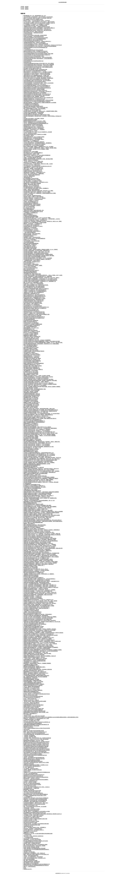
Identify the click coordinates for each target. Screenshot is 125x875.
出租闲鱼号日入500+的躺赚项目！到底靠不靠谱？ (33, 162)
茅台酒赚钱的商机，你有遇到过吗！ (30, 244)
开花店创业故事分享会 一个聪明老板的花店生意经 (33, 32)
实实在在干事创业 (26, 771)
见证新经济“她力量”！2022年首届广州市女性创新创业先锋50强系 (36, 823)
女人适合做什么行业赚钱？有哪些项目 (30, 334)
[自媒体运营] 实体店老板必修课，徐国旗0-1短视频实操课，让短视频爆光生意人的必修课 (40, 635)
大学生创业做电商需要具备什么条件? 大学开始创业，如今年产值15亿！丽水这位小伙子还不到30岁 (42, 45)
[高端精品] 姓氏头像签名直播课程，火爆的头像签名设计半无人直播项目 (37, 427)
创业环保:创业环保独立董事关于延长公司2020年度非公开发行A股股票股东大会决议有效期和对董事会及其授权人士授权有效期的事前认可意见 (50, 717)
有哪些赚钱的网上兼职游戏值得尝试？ (30, 392)
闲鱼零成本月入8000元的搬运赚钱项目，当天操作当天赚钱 (34, 222)
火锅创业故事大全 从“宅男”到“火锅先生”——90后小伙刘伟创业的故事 (36, 74)
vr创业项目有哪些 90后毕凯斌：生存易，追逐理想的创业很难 (35, 25)
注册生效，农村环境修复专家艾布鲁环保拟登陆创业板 (33, 757)
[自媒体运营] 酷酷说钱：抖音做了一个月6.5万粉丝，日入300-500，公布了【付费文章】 (40, 643)
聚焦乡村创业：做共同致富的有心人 (30, 713)
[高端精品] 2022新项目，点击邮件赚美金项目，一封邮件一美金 (35, 652)
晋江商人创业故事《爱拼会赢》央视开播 (31, 847)
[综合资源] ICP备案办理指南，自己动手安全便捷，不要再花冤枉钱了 (36, 250)
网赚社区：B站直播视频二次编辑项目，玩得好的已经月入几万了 (35, 673)
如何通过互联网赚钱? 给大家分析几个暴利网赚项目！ (33, 128)
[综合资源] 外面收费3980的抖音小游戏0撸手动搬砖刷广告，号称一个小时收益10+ (39, 453)
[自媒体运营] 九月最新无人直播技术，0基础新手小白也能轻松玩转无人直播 (37, 513)
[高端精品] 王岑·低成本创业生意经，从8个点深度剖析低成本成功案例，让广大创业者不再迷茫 (41, 413)
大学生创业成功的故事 (27, 59)
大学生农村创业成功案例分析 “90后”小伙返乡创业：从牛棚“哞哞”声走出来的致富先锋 (39, 46)
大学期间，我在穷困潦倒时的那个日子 (30, 201)
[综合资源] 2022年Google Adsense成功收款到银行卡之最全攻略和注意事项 (38, 461)
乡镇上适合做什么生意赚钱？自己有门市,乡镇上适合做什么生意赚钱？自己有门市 (39, 23)
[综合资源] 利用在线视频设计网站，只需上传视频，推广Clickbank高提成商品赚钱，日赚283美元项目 (42, 548)
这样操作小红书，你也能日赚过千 (29, 239)
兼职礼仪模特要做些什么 (28, 214)
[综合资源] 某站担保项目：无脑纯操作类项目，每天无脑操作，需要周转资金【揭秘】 (39, 539)
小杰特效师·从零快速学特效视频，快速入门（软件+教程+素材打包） (36, 607)
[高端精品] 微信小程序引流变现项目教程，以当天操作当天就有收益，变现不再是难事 (39, 538)
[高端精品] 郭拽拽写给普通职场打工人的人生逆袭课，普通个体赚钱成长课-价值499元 (39, 418)
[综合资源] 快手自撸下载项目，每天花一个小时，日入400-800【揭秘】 (37, 217)
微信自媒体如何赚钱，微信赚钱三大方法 (31, 396)
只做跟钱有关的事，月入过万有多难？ (30, 228)
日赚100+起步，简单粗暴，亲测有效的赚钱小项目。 (33, 168)
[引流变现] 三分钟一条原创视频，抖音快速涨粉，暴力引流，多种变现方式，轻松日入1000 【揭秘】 (42, 221)
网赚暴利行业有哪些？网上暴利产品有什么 (31, 402)
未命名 (24, 117)
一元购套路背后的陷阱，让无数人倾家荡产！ (32, 260)
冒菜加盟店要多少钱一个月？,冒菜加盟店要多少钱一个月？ (34, 15)
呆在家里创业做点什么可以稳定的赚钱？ (31, 322)
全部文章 (26, 6)
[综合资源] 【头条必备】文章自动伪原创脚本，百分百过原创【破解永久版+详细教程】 (40, 616)
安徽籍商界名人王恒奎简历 (28, 832)
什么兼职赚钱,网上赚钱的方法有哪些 (30, 664)
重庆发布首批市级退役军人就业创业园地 (31, 725)
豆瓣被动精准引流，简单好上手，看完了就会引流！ (33, 167)
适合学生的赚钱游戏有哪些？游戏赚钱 (30, 436)
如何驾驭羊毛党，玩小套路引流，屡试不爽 (31, 331)
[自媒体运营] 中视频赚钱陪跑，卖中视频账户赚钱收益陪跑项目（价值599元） (38, 543)
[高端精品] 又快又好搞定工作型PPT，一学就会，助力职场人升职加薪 (36, 375)
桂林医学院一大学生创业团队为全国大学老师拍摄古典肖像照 (35, 799)
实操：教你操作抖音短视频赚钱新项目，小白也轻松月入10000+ (35, 182)
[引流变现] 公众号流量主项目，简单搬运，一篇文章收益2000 (35, 220)
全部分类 (26, 9)
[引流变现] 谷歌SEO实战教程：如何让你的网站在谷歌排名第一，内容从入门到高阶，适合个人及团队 (42, 275)
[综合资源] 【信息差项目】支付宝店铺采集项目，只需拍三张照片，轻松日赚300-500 (39, 586)
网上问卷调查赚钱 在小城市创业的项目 (30, 178)
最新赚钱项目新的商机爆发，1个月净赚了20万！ (32, 596)
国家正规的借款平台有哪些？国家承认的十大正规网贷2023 (34, 308)
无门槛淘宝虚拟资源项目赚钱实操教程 (30, 216)
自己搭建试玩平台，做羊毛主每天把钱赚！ (31, 390)
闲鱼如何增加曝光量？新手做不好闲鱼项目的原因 (33, 124)
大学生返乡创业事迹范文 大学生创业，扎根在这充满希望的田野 (35, 43)
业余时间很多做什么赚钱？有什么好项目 (31, 337)
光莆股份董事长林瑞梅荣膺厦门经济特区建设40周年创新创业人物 (36, 724)
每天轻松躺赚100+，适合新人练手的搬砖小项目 (32, 169)
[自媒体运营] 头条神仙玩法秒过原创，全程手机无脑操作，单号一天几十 (37, 442)
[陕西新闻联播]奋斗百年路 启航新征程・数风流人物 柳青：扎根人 (36, 712)
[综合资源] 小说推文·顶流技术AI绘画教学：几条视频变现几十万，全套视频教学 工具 (39, 281)
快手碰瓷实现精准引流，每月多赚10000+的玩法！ (33, 226)
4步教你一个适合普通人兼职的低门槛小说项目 (32, 157)
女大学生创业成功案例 (27, 34)
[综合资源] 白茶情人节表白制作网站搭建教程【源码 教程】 (34, 256)
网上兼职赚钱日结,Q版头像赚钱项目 (30, 466)
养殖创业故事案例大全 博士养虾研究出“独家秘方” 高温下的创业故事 (36, 95)
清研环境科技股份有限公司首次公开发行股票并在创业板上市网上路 (36, 750)
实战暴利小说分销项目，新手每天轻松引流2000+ (32, 171)
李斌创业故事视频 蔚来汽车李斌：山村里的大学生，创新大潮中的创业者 (37, 30)
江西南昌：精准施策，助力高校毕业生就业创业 (32, 769)
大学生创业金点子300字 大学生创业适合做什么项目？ (33, 56)
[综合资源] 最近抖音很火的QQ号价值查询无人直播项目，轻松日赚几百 (37, 259)
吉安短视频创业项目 (27, 850)
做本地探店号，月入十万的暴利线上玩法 (31, 140)
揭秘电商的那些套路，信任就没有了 (30, 234)
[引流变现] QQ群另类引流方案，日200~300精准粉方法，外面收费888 (36, 429)
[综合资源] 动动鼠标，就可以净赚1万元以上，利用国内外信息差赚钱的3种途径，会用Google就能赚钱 (43, 511)
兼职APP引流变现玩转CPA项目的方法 (30, 424)
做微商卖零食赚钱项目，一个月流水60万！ (31, 356)
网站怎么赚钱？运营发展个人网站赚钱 (30, 391)
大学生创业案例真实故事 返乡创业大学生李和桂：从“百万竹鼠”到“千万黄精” (38, 65)
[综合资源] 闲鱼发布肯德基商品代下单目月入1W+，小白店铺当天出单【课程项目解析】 (40, 428)
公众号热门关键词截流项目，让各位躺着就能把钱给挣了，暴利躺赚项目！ (37, 143)
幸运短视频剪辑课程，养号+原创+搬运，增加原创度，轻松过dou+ (36, 551)
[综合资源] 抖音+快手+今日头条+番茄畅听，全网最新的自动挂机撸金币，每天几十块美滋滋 (41, 556)
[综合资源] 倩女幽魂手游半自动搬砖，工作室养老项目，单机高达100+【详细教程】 (39, 589)
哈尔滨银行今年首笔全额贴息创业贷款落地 (31, 760)
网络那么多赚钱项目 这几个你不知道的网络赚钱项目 (33, 363)
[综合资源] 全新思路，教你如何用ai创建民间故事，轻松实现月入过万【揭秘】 (38, 190)
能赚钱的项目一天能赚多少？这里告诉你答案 (32, 439)
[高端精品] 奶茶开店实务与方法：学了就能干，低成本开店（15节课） (36, 496)
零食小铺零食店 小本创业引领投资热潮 (30, 862)
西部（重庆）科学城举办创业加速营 (30, 860)
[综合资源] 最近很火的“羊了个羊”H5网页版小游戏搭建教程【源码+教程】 (37, 505)
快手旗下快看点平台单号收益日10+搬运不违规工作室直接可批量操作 (36, 648)
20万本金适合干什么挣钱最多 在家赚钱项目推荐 (32, 324)
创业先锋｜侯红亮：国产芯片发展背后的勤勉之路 (33, 709)
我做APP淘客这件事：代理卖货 (29, 245)
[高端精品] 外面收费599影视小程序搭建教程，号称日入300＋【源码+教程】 (38, 510)
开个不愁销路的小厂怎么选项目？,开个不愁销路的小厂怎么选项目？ (36, 24)
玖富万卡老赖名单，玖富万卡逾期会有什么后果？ (33, 303)
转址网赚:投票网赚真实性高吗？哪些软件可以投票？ (33, 504)
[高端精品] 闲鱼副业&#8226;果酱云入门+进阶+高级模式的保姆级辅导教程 (37, 493)
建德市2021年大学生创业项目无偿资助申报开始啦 (33, 696)
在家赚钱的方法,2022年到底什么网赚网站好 (31, 527)
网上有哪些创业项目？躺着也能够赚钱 (30, 438)
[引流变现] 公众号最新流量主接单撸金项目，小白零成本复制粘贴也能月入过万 (38, 452)
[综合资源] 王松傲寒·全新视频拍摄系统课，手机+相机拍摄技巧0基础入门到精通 (38, 605)
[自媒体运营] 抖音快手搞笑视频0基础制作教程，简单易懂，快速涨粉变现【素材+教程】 (40, 380)
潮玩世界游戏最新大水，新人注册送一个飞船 (32, 447)
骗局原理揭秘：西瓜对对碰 (28, 789)
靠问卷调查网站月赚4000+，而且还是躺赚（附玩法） (33, 139)
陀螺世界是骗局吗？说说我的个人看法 (30, 374)
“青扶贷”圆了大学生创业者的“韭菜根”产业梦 (31, 791)
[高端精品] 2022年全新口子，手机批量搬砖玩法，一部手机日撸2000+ (36, 636)
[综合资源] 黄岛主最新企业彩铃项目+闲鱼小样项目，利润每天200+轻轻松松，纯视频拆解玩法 (41, 529)
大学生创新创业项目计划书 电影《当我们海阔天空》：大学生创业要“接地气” (37, 58)
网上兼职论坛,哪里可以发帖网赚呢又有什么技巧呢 (33, 627)
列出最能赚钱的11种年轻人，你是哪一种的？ (32, 474)
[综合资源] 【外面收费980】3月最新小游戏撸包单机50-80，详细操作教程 (37, 276)
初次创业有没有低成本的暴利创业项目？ (31, 362)
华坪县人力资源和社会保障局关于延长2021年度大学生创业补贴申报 (36, 728)
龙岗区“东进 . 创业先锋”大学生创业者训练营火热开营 (33, 730)
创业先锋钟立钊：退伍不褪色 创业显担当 (31, 817)
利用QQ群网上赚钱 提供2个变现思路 (30, 387)
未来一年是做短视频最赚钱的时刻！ (30, 326)
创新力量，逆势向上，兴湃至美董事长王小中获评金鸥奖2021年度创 (36, 811)
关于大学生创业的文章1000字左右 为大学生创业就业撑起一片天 (35, 52)
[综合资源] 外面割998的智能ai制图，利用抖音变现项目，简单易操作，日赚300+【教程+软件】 (41, 441)
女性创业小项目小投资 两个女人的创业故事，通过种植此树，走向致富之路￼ (38, 78)
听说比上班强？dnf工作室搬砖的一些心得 (31, 689)
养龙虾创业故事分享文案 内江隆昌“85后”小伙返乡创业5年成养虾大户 (36, 86)
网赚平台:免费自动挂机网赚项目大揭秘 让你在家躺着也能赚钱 (35, 473)
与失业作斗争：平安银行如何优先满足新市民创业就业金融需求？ (36, 779)
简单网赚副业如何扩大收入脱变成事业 (30, 397)
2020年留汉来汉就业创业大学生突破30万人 (31, 697)
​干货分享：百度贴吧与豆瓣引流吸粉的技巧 (31, 174)
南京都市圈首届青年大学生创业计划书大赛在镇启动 (33, 704)
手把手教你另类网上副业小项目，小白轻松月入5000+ (33, 127)
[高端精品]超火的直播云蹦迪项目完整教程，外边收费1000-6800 (35, 764)
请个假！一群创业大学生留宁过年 (29, 698)
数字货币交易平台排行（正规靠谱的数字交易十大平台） (34, 297)
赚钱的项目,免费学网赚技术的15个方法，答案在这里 (33, 467)
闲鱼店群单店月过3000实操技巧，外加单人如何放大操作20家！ (35, 107)
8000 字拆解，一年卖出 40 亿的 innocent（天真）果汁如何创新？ (36, 739)
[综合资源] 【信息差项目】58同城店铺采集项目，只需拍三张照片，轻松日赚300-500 (39, 584)
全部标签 (26, 7)
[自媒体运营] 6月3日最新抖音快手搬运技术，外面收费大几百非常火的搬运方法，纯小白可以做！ (42, 621)
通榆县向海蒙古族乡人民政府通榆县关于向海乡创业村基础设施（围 (36, 864)
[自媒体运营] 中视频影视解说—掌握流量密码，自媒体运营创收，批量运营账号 (38, 564)
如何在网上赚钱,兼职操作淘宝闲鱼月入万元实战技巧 (33, 526)
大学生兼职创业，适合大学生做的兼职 (30, 401)
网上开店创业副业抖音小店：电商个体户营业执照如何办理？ (35, 751)
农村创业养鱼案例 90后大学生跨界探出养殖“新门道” (33, 61)
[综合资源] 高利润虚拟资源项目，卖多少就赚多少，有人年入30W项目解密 (37, 258)
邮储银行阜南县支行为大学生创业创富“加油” (32, 706)
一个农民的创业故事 (27, 834)
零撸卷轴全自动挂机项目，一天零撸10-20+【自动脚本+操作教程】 (36, 570)
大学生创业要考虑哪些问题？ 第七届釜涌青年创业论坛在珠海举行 (36, 734)
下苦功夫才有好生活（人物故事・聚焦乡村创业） (33, 816)
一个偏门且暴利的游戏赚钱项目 (29, 232)
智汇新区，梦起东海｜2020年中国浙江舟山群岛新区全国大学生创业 (36, 693)
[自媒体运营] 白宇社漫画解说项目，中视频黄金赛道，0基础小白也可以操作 (37, 594)
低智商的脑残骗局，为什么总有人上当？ (31, 327)
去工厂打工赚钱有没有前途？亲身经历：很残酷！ (33, 265)
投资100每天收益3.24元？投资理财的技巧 (31, 304)
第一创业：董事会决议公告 (28, 767)
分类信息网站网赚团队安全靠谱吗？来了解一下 (32, 625)
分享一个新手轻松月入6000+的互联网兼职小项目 (32, 156)
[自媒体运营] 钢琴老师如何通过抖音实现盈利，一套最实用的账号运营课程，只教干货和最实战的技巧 (42, 521)
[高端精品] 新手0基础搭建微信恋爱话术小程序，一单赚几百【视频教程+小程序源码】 (39, 629)
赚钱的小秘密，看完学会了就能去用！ (30, 407)
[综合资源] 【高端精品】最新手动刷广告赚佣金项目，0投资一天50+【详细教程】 (39, 462)
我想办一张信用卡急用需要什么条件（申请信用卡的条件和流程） (36, 285)
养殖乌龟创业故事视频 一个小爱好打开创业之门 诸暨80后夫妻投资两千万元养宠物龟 (39, 102)
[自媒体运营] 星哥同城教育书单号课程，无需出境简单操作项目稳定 (36, 582)
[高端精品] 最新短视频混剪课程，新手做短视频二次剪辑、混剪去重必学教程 (38, 158)
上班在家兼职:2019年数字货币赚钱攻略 (31, 610)
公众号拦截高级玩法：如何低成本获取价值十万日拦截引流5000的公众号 (37, 166)
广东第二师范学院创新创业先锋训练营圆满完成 (32, 723)
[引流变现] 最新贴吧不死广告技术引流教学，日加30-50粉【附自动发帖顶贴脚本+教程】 (40, 460)
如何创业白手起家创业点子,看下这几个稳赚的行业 (33, 369)
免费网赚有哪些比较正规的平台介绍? (30, 450)
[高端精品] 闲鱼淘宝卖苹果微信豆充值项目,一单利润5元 (34, 657)
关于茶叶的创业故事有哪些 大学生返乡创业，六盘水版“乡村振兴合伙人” (37, 41)
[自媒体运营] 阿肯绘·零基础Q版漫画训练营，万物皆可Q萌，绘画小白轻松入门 (38, 495)
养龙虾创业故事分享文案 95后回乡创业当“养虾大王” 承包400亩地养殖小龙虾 (38, 97)
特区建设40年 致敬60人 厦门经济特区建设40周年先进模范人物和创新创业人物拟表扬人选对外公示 (42, 813)
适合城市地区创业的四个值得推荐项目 (30, 320)
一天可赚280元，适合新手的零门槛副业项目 (32, 109)
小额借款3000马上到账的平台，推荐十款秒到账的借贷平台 (34, 289)
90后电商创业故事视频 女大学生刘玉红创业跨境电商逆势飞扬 (35, 47)
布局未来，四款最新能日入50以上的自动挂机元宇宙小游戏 (34, 122)
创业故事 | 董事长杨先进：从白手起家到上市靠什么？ (33, 829)
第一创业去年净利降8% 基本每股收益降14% (32, 766)
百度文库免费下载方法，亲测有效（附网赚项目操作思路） (34, 660)
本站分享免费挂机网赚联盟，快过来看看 (31, 679)
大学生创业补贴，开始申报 (28, 807)
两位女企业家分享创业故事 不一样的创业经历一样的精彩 (34, 845)
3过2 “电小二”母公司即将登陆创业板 (30, 773)
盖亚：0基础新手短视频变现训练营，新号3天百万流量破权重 (35, 676)
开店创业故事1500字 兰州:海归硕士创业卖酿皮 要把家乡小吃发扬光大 (36, 101)
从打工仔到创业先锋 (27, 714)
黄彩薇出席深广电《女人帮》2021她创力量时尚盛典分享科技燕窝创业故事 (37, 833)
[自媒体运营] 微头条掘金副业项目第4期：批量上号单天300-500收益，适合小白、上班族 (40, 433)
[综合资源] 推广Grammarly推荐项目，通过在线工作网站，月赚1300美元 (37, 517)
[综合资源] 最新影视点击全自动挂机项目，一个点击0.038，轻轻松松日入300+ (38, 599)
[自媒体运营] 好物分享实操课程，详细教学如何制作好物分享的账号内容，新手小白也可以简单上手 (42, 520)
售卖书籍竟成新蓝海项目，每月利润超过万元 (32, 187)
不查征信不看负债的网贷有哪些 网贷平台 (31, 310)
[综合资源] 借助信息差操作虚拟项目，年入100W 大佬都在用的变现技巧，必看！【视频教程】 (41, 471)
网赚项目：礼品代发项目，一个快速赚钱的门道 (32, 223)
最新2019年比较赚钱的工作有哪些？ (30, 348)
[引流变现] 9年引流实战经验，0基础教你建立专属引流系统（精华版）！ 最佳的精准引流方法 (41, 581)
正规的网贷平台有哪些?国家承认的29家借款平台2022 (33, 318)
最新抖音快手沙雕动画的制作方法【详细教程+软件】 (33, 572)
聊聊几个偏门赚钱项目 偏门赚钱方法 (30, 345)
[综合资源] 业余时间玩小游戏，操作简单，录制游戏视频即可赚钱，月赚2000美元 (39, 408)
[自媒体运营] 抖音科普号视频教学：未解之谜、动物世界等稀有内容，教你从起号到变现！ (40, 555)
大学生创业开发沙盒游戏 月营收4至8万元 (31, 703)
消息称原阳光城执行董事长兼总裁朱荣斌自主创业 (33, 761)
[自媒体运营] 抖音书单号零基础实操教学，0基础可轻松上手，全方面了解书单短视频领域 (40, 651)
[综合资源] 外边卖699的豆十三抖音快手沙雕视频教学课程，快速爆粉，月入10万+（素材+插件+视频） (43, 342)
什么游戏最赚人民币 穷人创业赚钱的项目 (31, 105)
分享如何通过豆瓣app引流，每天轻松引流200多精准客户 (34, 144)
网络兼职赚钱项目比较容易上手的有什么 (31, 270)
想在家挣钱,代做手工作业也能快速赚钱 (30, 576)
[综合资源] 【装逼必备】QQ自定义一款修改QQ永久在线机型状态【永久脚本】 (38, 379)
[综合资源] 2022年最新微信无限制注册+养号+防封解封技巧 (34, 624)
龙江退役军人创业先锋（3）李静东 (30, 820)
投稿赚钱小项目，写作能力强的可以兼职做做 (32, 183)
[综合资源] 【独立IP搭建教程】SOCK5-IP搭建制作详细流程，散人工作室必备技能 (39, 455)
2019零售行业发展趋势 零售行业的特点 (31, 338)
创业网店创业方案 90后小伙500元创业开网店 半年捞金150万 (35, 90)
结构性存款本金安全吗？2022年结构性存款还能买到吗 (34, 311)
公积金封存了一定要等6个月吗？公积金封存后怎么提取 (34, 313)
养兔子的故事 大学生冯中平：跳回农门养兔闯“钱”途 (33, 31)
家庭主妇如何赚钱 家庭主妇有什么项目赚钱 (31, 179)
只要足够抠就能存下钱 (27, 177)
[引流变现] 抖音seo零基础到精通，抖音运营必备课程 (33, 112)
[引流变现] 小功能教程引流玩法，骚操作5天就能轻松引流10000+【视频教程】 (38, 602)
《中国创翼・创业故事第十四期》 (29, 736)
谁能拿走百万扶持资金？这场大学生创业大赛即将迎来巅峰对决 (35, 794)
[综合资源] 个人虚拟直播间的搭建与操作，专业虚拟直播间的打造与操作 (37, 583)
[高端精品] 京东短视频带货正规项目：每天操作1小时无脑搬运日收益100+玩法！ (38, 637)
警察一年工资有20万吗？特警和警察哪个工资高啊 (33, 282)
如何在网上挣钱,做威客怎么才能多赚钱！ (31, 449)
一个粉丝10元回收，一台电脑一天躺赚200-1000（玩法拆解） (35, 658)
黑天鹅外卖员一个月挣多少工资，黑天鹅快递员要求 (33, 283)
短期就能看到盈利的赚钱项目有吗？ (30, 272)
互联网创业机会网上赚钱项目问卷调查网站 (31, 395)
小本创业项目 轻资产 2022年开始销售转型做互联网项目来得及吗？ (36, 849)
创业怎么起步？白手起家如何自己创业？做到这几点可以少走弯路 (36, 762)
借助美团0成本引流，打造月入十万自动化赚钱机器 (33, 125)
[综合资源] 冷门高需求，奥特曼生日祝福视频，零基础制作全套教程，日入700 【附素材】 (40, 249)
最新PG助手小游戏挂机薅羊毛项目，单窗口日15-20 (33, 670)
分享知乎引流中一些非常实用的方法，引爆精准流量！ (33, 173)
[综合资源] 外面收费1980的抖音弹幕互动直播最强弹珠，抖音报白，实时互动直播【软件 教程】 (41, 341)
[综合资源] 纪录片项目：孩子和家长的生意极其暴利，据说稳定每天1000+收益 (38, 446)
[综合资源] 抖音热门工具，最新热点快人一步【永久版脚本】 (35, 385)
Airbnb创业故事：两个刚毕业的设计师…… (31, 838)
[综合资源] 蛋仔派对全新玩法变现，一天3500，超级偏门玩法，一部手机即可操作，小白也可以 (41, 218)
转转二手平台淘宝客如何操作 (29, 206)
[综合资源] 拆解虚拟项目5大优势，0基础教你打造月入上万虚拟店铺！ (36, 580)
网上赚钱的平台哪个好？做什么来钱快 (30, 371)
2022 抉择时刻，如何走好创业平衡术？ (31, 768)
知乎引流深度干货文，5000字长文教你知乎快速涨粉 (33, 145)
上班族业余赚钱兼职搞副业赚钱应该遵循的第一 (32, 682)
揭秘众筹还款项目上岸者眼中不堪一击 (30, 425)
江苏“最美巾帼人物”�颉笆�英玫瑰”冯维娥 (31, 824)
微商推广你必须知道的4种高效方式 (30, 321)
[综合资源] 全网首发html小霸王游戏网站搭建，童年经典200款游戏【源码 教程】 (38, 255)
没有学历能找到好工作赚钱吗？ (29, 352)
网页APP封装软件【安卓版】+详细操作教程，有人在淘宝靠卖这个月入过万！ (38, 604)
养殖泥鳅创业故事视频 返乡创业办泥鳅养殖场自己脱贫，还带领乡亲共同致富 (38, 100)
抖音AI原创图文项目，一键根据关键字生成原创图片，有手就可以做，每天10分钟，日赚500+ (41, 277)
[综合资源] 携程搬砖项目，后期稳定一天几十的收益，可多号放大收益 (36, 531)
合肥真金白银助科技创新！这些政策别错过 (31, 861)
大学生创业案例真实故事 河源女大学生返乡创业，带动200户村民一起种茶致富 (38, 64)
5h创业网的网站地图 (62, 2)
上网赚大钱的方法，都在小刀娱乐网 (30, 489)
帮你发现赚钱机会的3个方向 (28, 329)
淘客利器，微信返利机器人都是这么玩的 (31, 184)
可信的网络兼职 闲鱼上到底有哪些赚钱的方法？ (32, 419)
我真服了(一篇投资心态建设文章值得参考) (31, 189)
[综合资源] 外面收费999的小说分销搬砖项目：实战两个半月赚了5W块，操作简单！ (39, 547)
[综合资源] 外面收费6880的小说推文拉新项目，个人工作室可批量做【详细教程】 (39, 477)
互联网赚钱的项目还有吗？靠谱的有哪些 (31, 357)
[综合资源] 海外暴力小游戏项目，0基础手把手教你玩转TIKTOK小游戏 (36, 536)
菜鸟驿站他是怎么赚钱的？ (28, 236)
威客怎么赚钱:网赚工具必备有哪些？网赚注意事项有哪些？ (34, 525)
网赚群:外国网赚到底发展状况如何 (30, 502)
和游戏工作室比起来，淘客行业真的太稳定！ (32, 233)
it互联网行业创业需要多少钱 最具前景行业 (31, 325)
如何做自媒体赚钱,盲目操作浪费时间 (30, 400)
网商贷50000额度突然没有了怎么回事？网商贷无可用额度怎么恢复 (36, 314)
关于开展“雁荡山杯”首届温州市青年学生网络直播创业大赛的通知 (35, 746)
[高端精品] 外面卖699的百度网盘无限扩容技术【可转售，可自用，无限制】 (38, 644)
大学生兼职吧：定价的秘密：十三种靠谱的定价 (32, 597)
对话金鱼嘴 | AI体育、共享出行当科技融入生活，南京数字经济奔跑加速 (37, 738)
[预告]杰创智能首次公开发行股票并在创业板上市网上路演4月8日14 (36, 752)
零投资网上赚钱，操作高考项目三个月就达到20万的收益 (34, 674)
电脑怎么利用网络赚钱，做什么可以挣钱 (31, 405)
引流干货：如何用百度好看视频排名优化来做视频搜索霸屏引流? (35, 123)
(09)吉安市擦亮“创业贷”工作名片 (29, 785)
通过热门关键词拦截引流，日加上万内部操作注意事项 (33, 136)
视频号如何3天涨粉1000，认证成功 (30, 130)
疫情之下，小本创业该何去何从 (29, 866)
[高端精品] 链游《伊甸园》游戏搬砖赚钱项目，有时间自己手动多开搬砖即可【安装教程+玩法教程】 (42, 649)
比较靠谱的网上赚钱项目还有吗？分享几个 (31, 364)
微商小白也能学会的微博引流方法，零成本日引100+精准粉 (34, 134)
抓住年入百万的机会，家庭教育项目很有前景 (32, 195)
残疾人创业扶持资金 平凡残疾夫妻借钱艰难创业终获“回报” (34, 70)
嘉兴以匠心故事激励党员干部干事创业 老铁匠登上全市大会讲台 (35, 840)
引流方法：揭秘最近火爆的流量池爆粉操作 (31, 686)
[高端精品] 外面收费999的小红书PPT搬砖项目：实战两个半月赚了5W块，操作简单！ (39, 603)
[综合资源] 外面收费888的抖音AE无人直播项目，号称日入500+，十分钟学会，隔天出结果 (40, 482)
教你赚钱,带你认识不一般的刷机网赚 (30, 567)
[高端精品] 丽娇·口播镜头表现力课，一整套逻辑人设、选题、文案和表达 (37, 507)
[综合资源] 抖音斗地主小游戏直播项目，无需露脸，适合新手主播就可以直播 (38, 560)
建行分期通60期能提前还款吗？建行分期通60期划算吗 (34, 286)
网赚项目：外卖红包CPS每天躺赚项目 (30, 160)
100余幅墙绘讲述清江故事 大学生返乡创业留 (32, 842)
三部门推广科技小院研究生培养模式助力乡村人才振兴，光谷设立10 (36, 787)
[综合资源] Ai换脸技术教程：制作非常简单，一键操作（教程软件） (36, 381)
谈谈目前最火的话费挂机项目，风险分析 (31, 609)
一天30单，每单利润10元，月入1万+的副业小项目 (33, 161)
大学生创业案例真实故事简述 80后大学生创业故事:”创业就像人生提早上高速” (38, 53)
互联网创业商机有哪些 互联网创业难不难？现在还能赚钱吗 (34, 92)
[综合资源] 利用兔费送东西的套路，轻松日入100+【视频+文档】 (35, 412)
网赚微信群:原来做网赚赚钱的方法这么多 (31, 665)
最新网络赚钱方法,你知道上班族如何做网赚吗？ (32, 501)
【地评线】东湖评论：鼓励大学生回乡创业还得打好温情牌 (34, 701)
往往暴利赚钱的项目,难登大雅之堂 (30, 247)
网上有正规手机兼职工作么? (28, 263)
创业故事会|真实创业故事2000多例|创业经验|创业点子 (33, 774)
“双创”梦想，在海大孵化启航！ (29, 851)
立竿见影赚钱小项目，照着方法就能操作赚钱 (32, 274)
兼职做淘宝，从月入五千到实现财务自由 (31, 185)
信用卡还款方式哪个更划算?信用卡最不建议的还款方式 (34, 316)
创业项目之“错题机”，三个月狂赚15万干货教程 (32, 180)
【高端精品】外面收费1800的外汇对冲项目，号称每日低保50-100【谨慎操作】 (38, 573)
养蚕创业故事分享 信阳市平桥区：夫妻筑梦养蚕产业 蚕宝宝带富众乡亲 (37, 76)
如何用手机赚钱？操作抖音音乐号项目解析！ (32, 354)
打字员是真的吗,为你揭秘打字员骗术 (30, 566)
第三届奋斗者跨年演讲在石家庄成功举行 (31, 810)
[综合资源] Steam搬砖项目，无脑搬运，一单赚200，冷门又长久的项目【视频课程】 (39, 435)
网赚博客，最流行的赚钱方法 (29, 523)
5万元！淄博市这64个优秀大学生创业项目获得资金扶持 (34, 733)
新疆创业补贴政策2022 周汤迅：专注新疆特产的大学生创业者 (35, 51)
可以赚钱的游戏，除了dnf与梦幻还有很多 (31, 687)
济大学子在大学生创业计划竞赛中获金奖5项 (31, 692)
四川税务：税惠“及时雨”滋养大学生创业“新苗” (32, 790)
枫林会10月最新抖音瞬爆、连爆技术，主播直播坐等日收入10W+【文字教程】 (38, 146)
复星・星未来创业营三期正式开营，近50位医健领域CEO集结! (35, 844)
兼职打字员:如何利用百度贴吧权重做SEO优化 (32, 613)
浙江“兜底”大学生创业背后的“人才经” (30, 805)
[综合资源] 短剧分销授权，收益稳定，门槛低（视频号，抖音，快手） (36, 251)
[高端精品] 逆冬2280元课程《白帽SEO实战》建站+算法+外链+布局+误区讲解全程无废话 (40, 540)
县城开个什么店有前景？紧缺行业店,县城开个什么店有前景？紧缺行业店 (37, 18)
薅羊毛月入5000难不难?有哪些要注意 (30, 332)
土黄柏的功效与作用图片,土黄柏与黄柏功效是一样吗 (33, 210)
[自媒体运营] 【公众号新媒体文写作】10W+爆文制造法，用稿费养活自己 (37, 550)
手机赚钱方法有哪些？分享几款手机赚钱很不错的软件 (33, 351)
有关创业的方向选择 (27, 150)
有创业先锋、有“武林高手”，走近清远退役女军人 (32, 828)
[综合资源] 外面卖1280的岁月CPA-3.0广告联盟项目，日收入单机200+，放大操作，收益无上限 (41, 533)
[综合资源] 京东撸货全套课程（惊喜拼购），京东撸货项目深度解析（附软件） (38, 559)
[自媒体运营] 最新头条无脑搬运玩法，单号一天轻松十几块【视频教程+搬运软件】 (39, 640)
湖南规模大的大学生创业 (28, 727)
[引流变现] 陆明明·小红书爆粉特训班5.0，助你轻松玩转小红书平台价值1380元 (38, 633)
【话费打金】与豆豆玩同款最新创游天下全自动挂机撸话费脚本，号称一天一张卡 (39, 500)
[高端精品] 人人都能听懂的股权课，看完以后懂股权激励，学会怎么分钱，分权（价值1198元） (41, 458)
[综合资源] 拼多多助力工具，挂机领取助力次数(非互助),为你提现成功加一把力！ (38, 532)
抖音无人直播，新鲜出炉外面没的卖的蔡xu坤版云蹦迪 (33, 654)
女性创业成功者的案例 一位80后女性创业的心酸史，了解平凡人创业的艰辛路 (38, 83)
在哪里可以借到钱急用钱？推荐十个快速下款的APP (33, 300)
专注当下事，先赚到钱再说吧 (29, 176)
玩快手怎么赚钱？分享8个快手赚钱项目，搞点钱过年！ (34, 141)
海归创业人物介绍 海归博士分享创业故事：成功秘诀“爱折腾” (35, 35)
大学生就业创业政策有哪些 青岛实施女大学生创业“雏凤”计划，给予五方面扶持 (38, 63)
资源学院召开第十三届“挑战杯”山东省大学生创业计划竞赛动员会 (35, 798)
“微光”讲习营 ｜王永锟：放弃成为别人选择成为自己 (33, 836)
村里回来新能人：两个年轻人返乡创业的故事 (32, 839)
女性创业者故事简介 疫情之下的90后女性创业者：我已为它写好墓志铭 (37, 80)
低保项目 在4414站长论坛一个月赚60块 (31, 700)
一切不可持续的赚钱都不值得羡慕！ (30, 346)
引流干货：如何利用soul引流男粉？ (30, 133)
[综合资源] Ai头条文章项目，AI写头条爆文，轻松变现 (33, 118)
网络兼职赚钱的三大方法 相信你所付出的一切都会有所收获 (34, 671)
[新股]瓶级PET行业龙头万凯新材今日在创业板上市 (33, 775)
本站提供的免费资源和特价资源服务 (30, 119)
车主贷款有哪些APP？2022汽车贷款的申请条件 (32, 305)
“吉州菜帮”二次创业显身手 (28, 756)
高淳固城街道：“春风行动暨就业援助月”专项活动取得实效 (34, 801)
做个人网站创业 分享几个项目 (29, 207)
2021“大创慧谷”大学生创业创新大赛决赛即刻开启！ (33, 793)
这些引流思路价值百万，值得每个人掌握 (31, 154)
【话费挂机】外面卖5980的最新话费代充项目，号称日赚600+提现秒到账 (37, 669)
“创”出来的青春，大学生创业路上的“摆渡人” (31, 809)
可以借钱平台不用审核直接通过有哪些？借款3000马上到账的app (36, 288)
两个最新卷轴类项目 (27, 483)
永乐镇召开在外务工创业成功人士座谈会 (31, 821)
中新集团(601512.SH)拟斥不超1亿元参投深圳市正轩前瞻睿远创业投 (36, 772)
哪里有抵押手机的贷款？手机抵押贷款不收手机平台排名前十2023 (36, 307)
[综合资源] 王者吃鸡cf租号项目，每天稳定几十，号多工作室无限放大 (36, 430)
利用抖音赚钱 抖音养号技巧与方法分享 (30, 347)
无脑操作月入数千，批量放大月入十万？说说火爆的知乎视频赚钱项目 (36, 155)
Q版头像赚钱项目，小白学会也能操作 (30, 370)
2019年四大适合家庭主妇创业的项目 (30, 267)
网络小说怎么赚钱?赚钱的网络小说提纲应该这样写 (33, 106)
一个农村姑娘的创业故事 (28, 837)
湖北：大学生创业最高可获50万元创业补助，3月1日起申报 (34, 806)
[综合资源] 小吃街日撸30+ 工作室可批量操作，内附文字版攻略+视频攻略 (37, 631)
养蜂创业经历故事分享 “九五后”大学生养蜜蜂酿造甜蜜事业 (34, 38)
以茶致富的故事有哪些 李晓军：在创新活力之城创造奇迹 (34, 42)
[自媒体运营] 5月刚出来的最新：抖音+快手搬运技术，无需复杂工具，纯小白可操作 (39, 630)
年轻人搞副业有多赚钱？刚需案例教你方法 (31, 368)
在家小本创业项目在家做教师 (29, 859)
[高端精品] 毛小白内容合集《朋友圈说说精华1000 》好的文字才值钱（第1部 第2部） (39, 620)
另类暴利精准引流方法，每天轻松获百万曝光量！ (33, 138)
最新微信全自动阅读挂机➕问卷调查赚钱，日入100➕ (33, 571)
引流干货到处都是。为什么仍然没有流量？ (31, 240)
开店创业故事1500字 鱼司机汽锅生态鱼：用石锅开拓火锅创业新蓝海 (36, 73)
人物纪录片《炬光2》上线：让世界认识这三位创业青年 (34, 715)
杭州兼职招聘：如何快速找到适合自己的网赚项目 (33, 598)
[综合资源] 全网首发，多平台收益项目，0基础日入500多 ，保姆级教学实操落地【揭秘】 (40, 111)
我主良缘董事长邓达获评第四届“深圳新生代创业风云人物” (34, 812)
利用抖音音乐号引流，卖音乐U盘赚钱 (30, 151)
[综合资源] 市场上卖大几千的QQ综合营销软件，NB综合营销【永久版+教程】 (38, 618)
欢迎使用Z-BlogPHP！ (27, 869)
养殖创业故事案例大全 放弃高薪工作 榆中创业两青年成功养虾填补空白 (37, 87)
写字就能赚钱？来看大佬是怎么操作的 (30, 349)
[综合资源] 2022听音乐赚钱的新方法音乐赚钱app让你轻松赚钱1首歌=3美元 (38, 537)
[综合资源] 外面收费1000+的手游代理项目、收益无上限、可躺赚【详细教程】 (38, 479)
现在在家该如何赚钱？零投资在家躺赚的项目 (32, 360)
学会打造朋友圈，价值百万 (28, 135)
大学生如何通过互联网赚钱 (28, 242)
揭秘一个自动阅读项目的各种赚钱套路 (30, 373)
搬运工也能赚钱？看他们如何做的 (29, 248)
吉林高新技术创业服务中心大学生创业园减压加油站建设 (34, 804)
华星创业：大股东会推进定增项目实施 (30, 855)
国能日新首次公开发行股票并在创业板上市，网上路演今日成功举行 (36, 741)
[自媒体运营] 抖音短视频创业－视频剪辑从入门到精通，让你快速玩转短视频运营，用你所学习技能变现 (43, 632)
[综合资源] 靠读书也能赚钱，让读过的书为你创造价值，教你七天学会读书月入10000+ (40, 593)
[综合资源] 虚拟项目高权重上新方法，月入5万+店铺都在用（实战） (36, 558)
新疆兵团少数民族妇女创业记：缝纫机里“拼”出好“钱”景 (34, 758)
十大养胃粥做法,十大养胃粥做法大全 (30, 212)
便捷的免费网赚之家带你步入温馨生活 (30, 451)
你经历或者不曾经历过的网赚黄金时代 (30, 203)
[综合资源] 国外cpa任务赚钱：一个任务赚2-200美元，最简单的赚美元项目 (37, 591)
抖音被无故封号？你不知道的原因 (29, 227)
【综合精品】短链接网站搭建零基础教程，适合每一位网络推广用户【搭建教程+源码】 (40, 498)
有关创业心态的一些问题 (28, 194)
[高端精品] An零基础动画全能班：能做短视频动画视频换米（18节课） (36, 463)
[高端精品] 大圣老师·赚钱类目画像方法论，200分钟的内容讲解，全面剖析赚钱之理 (39, 472)
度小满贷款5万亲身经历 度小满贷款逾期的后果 (32, 302)
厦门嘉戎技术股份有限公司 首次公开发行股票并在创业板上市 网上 (36, 742)
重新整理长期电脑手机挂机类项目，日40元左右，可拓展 (34, 120)
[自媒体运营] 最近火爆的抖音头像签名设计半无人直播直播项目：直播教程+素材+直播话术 (40, 478)
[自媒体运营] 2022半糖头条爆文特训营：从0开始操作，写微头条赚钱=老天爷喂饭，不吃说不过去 (42, 457)
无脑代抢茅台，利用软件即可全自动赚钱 (31, 499)
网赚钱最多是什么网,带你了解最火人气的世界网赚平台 (33, 528)
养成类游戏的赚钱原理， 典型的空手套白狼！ (32, 204)
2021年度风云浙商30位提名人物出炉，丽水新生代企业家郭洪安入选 (36, 722)
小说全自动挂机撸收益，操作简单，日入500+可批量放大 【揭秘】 (36, 149)
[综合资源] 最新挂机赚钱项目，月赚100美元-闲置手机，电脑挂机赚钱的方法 (38, 414)
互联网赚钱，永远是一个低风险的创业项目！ (32, 237)
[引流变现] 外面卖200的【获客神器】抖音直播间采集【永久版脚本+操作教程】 (38, 646)
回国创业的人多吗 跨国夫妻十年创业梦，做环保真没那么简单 (35, 69)
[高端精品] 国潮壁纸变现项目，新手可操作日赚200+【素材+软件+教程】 (37, 653)
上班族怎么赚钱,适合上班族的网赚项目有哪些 (32, 488)
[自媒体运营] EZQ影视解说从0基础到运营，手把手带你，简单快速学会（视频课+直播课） (40, 561)
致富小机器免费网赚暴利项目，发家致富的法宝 (32, 440)
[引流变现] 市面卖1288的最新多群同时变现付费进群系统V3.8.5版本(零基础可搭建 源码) (40, 280)
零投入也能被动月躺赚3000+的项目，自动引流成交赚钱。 (34, 108)
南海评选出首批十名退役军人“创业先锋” (31, 707)
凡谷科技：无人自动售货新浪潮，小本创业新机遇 (33, 856)
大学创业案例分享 (26, 48)
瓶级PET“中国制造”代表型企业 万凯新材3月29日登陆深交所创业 (35, 777)
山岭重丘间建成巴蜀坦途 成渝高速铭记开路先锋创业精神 (34, 711)
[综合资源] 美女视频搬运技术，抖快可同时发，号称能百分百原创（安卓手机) (38, 376)
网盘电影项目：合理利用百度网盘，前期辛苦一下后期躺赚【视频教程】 (37, 663)
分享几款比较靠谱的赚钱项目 (29, 319)
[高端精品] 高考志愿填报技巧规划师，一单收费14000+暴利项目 (35, 588)
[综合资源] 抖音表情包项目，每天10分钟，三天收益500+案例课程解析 (37, 340)
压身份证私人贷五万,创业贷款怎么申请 (30, 309)
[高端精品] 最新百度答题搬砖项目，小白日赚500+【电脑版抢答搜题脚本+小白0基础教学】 (40, 647)
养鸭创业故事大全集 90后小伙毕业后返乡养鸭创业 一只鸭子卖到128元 (37, 29)
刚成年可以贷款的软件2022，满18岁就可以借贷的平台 (34, 294)
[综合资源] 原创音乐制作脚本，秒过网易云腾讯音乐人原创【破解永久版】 (37, 619)
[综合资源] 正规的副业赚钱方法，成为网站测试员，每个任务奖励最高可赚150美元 (39, 431)
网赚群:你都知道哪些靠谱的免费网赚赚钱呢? (32, 465)
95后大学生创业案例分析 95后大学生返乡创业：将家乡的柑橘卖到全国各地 (38, 67)
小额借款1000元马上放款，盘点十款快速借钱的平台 (33, 292)
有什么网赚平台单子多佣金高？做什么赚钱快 (32, 358)
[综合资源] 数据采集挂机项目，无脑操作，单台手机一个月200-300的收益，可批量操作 (40, 562)
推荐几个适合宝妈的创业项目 (29, 269)
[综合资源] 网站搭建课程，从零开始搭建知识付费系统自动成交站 (35, 253)
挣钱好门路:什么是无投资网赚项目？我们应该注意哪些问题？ (35, 476)
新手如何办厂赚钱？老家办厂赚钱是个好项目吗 (32, 365)
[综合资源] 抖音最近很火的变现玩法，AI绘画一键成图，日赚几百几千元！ (37, 456)
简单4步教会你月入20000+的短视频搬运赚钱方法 (33, 152)
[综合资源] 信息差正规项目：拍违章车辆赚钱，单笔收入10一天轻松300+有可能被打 (39, 554)
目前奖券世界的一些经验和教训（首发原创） (32, 205)
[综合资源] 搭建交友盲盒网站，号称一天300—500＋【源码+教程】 (36, 518)
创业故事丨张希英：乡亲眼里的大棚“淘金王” (32, 843)
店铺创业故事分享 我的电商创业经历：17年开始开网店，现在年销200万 (37, 91)
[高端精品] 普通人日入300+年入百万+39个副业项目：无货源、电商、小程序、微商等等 (40, 600)
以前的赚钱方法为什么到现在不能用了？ (31, 353)
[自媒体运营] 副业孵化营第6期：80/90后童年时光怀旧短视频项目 (36, 378)
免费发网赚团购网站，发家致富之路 (30, 678)
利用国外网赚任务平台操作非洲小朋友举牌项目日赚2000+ (34, 659)
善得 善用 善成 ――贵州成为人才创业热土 (31, 778)
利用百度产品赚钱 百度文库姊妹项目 (30, 330)
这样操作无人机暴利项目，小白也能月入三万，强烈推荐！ (34, 198)
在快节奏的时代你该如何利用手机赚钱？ (31, 403)
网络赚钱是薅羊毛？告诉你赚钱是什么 (30, 423)
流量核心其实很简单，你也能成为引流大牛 (31, 261)
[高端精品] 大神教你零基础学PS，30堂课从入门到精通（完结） (35, 509)
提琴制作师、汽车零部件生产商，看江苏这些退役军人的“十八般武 (36, 718)
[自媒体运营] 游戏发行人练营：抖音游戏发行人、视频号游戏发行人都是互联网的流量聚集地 (41, 491)
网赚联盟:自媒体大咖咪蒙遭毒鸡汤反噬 (30, 691)
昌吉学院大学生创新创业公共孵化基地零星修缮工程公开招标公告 (36, 865)
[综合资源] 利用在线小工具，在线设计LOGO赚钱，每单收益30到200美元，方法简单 (39, 545)
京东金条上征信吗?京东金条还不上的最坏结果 (32, 315)
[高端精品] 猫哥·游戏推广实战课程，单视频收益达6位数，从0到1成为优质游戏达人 (39, 578)
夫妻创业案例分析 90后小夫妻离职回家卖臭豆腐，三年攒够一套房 (36, 75)
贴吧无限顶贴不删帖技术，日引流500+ (30, 229)
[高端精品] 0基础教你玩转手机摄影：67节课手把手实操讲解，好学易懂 (37, 494)
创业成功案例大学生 (27, 62)
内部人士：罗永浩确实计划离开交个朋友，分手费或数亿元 (34, 827)
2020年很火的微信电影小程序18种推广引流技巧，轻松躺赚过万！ (36, 188)
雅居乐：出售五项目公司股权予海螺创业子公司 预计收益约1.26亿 (36, 854)
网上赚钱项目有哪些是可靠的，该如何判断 (31, 394)
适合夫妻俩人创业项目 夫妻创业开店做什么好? (32, 68)
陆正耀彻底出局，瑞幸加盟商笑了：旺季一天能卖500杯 (34, 853)
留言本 (24, 867)
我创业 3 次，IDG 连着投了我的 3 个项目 (31, 720)
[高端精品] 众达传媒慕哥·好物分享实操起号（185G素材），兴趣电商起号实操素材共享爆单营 (41, 512)
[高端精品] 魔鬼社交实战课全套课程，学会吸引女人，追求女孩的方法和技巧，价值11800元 (41, 468)
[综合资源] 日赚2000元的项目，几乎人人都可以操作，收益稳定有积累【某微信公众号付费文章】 (42, 534)
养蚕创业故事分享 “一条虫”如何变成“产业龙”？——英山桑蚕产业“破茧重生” (37, 72)
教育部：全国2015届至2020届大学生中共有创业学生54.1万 (35, 731)
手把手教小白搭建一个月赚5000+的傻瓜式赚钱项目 (33, 196)
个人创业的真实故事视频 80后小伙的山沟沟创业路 (33, 49)
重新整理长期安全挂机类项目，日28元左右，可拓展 (33, 740)
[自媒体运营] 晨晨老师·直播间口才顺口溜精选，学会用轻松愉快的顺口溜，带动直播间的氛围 (41, 553)
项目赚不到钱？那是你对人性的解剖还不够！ (32, 336)
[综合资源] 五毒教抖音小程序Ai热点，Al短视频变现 (33, 113)
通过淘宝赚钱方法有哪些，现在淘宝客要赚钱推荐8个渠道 (34, 389)
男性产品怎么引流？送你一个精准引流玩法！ (32, 165)
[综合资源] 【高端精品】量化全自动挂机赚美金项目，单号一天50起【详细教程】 (39, 469)
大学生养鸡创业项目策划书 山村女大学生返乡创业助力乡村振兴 (35, 37)
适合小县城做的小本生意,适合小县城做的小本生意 (33, 19)
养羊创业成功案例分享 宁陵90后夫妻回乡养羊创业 (33, 40)
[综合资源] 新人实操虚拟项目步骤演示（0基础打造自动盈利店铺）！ (36, 608)
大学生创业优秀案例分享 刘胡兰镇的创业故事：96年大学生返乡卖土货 (37, 94)
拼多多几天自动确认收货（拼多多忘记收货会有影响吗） (34, 287)
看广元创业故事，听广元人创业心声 (30, 831)
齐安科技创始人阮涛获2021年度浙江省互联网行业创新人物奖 (35, 818)
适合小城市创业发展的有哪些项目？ (30, 271)
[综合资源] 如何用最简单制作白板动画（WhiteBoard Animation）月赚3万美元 (38, 382)
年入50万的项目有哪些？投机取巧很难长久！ (32, 231)
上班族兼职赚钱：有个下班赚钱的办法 (30, 662)
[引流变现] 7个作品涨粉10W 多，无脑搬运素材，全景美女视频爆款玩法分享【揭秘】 (39, 193)
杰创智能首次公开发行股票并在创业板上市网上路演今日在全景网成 (36, 749)
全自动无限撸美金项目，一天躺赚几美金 (31, 788)
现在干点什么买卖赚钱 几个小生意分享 (30, 200)
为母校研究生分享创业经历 (28, 763)
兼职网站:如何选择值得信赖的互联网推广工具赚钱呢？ (33, 684)
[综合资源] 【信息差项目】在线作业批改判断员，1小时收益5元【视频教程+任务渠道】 (40, 384)
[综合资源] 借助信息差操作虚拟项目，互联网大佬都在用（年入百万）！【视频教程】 (39, 544)
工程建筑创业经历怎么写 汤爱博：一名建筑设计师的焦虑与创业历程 (36, 26)
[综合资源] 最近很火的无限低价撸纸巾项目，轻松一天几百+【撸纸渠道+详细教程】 (39, 434)
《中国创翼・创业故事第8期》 (29, 735)
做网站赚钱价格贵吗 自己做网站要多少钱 (31, 367)
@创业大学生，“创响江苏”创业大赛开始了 (31, 702)
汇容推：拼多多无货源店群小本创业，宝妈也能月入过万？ (34, 858)
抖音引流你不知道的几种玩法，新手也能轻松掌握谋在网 (34, 238)
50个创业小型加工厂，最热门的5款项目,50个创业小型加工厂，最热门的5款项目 (38, 21)
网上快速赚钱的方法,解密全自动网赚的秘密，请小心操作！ (34, 487)
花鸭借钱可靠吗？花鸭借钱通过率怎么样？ (31, 293)
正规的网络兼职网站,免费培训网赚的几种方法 (32, 490)
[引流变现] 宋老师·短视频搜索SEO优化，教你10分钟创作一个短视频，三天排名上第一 (40, 592)
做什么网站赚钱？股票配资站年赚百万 (30, 406)
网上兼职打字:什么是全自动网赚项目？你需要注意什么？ (34, 485)
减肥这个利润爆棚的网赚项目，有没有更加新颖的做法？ (34, 422)
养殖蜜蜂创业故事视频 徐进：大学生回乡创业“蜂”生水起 (34, 98)
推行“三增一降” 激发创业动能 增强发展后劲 (31, 783)
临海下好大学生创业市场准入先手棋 (30, 695)
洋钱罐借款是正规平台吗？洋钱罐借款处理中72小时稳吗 (34, 298)
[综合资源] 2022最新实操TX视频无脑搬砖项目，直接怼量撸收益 (35, 615)
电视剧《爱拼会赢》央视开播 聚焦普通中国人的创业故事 (34, 848)
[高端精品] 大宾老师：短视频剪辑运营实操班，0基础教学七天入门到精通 (37, 638)
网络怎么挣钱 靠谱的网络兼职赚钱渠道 (30, 243)
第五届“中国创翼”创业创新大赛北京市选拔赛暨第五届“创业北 (35, 755)
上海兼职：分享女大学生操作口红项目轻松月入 (32, 611)
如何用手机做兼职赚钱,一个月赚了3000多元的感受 (33, 681)
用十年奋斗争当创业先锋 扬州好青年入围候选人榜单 (33, 708)
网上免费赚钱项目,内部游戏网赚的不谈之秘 (31, 484)
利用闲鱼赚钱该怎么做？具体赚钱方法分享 (31, 359)
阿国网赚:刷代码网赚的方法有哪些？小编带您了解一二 (33, 565)
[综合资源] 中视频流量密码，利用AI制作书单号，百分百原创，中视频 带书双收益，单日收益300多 (42, 116)
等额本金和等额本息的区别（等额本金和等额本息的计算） (34, 296)
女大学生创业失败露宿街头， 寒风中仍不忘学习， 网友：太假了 (35, 802)
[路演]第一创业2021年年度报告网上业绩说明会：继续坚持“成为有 (36, 744)
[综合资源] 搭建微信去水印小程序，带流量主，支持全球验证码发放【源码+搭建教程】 (40, 506)
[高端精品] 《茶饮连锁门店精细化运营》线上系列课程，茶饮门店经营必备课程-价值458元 (40, 409)
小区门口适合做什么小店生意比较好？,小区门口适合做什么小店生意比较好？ (38, 16)
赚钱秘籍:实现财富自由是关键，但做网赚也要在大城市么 (34, 667)
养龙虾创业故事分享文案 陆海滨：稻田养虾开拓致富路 (33, 89)
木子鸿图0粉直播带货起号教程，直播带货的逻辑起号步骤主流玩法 (36, 675)
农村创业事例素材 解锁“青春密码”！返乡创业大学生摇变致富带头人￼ (36, 85)
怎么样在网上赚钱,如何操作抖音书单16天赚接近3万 (33, 577)
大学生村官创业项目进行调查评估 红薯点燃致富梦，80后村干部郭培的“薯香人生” (39, 27)
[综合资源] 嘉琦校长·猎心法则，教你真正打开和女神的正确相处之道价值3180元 (38, 516)
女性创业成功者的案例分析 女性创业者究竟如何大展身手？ (34, 81)
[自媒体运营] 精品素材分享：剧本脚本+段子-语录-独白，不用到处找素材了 (37, 614)
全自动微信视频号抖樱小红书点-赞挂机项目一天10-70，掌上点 (35, 569)
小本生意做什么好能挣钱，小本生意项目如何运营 (33, 199)
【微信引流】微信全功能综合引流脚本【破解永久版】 (33, 622)
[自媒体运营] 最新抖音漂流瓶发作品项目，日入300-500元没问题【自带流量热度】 (39, 642)
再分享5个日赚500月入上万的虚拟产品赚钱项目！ (33, 690)
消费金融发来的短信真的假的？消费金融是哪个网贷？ (33, 299)
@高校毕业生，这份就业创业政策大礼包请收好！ (33, 753)
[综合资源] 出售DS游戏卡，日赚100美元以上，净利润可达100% (35, 416)
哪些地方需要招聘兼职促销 (28, 209)
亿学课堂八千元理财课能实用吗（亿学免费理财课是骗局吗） (35, 291)
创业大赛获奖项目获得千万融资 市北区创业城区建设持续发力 (35, 747)
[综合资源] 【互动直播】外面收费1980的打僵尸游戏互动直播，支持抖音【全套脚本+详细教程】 (41, 386)
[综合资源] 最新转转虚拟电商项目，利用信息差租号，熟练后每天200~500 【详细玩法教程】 (41, 343)
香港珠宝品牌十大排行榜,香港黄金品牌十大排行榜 (33, 211)
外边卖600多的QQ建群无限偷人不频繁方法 (31, 668)
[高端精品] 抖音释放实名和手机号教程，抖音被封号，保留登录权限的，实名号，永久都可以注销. (42, 641)
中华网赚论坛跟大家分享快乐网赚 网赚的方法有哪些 (33, 626)
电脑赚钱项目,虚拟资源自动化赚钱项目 (30, 575)
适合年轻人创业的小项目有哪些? (29, 266)
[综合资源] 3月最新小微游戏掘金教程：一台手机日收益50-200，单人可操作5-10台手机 (40, 278)
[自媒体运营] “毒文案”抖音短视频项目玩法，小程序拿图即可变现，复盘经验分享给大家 (40, 411)
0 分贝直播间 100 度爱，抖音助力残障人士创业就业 (33, 815)
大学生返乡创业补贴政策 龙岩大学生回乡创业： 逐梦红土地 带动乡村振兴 (37, 57)
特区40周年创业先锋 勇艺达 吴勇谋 (30, 822)
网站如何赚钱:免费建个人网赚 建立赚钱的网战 (32, 680)
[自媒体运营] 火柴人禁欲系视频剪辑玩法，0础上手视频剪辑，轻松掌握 (37, 542)
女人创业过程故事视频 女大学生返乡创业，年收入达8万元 (34, 84)
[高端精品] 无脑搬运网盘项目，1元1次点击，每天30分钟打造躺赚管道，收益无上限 (39, 656)
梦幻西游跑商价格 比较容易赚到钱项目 (30, 103)
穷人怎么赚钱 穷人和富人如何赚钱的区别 (31, 225)
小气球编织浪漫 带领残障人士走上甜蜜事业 (31, 719)
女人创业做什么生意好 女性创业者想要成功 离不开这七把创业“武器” (36, 79)
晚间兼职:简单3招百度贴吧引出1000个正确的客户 (33, 685)
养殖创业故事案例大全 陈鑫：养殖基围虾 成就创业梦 (33, 96)
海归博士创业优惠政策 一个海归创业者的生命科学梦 (33, 36)
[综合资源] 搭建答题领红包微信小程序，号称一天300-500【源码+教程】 (37, 480)
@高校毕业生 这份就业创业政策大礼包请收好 (32, 784)
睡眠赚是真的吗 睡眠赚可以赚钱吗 (30, 335)
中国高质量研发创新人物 (28, 826)
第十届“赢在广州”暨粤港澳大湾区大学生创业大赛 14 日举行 (34, 795)
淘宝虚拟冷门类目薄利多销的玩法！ (30, 215)
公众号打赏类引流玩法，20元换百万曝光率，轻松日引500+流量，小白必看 (38, 163)
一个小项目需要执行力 (27, 796)
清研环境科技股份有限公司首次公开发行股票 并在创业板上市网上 (36, 745)
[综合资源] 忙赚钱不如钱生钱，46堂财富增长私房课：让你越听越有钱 (36, 549)
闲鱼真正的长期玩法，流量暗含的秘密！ (31, 264)
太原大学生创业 (26, 729)
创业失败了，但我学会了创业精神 (29, 782)
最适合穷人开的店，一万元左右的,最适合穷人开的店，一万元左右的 (36, 20)
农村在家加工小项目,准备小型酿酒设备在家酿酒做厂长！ (34, 420)
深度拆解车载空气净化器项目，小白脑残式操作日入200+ (34, 172)
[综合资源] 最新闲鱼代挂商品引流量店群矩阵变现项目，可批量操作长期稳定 (38, 254)
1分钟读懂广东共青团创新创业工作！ (30, 780)
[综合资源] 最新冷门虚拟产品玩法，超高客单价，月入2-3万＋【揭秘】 (37, 191)
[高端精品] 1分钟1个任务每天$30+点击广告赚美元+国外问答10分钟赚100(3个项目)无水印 (40, 587)
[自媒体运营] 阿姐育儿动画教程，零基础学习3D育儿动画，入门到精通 (36, 417)
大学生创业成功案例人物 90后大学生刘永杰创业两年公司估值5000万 (36, 54)
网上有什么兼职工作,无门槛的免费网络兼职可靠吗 (33, 522)
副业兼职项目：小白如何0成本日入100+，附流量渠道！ (34, 129)
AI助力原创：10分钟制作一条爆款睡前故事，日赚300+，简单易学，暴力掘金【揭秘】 (40, 147)
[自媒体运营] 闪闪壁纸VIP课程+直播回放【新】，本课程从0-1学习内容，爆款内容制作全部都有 (41, 515)
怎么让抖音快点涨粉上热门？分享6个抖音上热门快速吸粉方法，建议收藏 (37, 132)
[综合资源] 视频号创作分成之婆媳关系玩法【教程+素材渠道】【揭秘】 (36, 114)
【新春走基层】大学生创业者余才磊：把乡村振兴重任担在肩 (35, 800)
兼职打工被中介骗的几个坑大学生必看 (30, 398)
